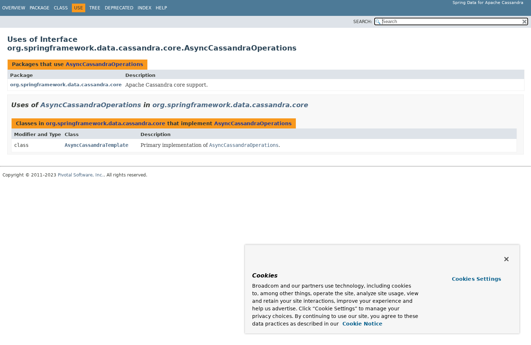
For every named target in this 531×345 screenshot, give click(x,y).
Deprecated (119, 7)
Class (61, 7)
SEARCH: (362, 21)
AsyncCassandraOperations (104, 64)
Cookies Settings (476, 279)
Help (161, 7)
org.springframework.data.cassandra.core (66, 84)
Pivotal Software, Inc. (81, 175)
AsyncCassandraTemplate (96, 145)
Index (144, 7)
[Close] (506, 259)
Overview (13, 7)
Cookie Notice (362, 324)
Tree (94, 7)
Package (39, 7)
